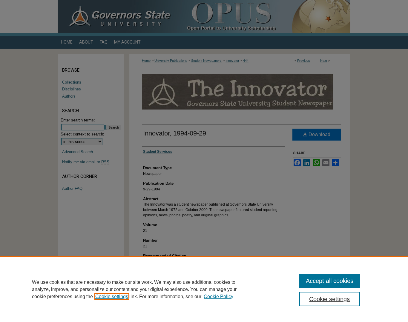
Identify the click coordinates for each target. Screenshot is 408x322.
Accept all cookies (329, 281)
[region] (204, 289)
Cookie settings (111, 296)
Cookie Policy (218, 296)
